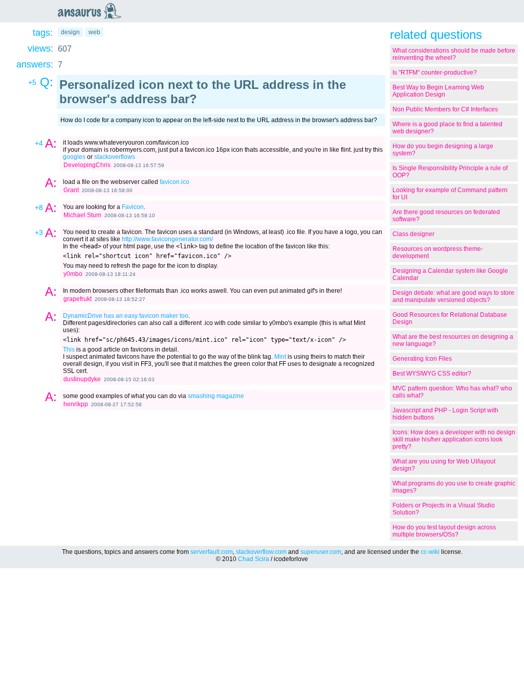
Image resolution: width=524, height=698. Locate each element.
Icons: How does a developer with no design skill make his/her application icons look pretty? (453, 439)
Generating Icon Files (422, 358)
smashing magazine (216, 396)
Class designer (413, 234)
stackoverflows (114, 156)
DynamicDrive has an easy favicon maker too (125, 315)
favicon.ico (174, 181)
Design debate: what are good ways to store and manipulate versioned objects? (453, 296)
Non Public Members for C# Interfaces (445, 109)
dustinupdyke (82, 379)
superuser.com (320, 551)
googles (74, 156)
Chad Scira (253, 559)
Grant (71, 190)
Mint (280, 356)
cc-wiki (430, 551)
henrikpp (75, 404)
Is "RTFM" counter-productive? (434, 72)
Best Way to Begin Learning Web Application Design (438, 91)
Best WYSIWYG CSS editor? (431, 373)
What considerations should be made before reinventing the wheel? (453, 54)
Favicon (133, 207)
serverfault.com (211, 551)
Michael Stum (82, 215)
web (94, 32)
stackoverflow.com (261, 551)
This (69, 349)
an (92, 11)
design (70, 32)
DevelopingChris (87, 165)
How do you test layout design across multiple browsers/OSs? (444, 531)
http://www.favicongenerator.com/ (167, 239)
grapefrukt (77, 299)
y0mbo (72, 273)
